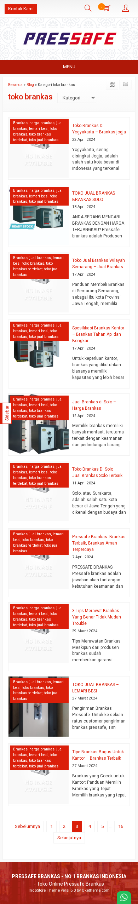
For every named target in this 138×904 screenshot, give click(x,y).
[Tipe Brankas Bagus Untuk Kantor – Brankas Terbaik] (38, 773)
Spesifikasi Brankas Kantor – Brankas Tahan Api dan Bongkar (98, 334)
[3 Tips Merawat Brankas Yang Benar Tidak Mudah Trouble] (38, 632)
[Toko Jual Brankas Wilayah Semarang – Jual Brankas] (38, 282)
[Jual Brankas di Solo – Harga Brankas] (38, 423)
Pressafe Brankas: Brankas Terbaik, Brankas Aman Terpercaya (99, 543)
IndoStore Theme (44, 890)
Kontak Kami (21, 8)
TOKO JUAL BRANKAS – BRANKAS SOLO (95, 196)
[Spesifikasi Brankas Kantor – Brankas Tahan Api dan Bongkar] (38, 349)
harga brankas (41, 123)
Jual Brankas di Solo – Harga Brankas (94, 405)
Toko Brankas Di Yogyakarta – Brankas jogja (99, 128)
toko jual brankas (43, 140)
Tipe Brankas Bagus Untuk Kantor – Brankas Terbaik (98, 755)
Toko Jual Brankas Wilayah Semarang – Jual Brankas (98, 263)
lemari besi (38, 128)
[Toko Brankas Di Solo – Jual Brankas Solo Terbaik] (38, 491)
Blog (30, 84)
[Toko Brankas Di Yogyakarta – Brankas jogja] (38, 147)
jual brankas (40, 257)
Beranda (15, 84)
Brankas (20, 123)
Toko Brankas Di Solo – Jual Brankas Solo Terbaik (97, 472)
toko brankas (33, 263)
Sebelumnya (27, 826)
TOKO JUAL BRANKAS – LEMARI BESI (95, 687)
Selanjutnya (69, 837)
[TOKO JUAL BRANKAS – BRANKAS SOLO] (38, 214)
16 (120, 826)
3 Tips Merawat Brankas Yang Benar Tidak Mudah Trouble (96, 617)
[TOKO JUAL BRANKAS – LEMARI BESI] (38, 706)
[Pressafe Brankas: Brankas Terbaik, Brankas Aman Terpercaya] (38, 558)
